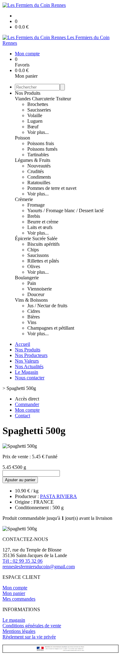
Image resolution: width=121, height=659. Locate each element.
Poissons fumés (42, 149)
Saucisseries (39, 109)
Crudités (35, 171)
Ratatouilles (38, 182)
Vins (31, 322)
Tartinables (38, 154)
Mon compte (14, 587)
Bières (33, 316)
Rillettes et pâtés (43, 260)
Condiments (39, 177)
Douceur (35, 294)
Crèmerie (24, 199)
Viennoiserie (39, 288)
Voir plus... (38, 132)
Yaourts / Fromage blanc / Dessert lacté (65, 210)
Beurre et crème (42, 221)
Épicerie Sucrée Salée (36, 238)
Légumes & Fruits (32, 160)
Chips (33, 249)
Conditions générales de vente (31, 625)
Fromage (36, 205)
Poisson (22, 137)
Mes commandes (18, 599)
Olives (33, 266)
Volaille (34, 115)
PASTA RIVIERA (58, 496)
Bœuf (32, 126)
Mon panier (13, 593)
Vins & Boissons (31, 300)
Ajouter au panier (20, 480)
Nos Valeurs (27, 361)
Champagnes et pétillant (50, 328)
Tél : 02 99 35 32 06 (22, 561)
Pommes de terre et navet (51, 188)
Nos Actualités (29, 366)
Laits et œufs (39, 227)
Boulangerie (27, 277)
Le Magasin (26, 372)
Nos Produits (27, 93)
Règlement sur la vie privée (29, 636)
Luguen (35, 121)
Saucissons (38, 255)
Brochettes (37, 104)
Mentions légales (18, 631)
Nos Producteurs (31, 355)
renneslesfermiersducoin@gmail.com (38, 566)
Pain (31, 283)
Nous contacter (29, 377)
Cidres (33, 311)
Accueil (22, 344)
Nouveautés (39, 165)
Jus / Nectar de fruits (47, 305)
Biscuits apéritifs (43, 244)
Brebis (33, 216)
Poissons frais (40, 143)
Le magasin (13, 620)
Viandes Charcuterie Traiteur (43, 98)
